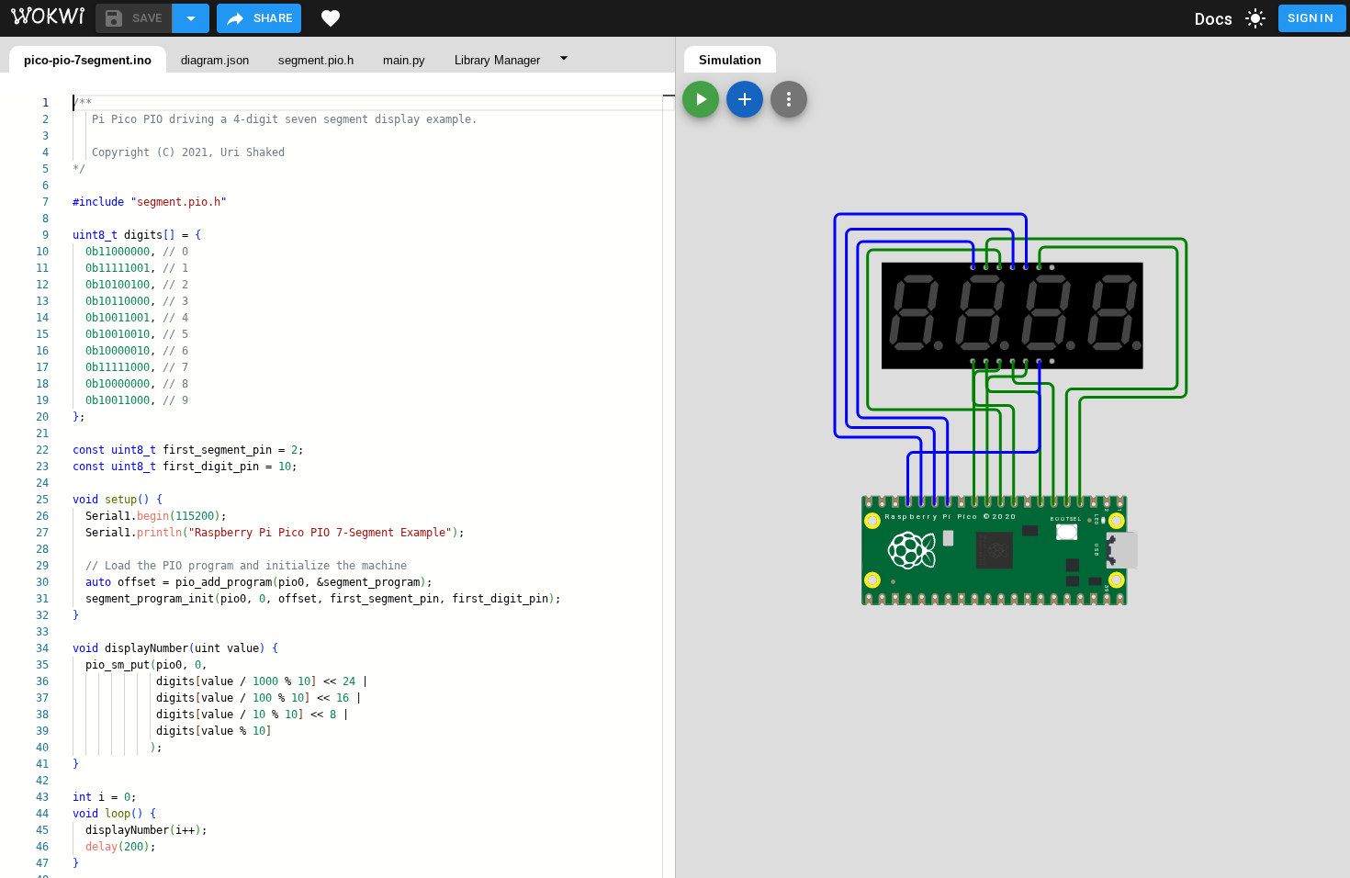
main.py (404, 60)
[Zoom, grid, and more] (789, 99)
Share (273, 18)
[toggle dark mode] (1255, 18)
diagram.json (215, 60)
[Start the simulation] (700, 99)
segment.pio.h (316, 60)
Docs (1214, 18)
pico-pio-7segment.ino (88, 60)
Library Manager (497, 60)
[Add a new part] (744, 99)
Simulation (730, 60)
